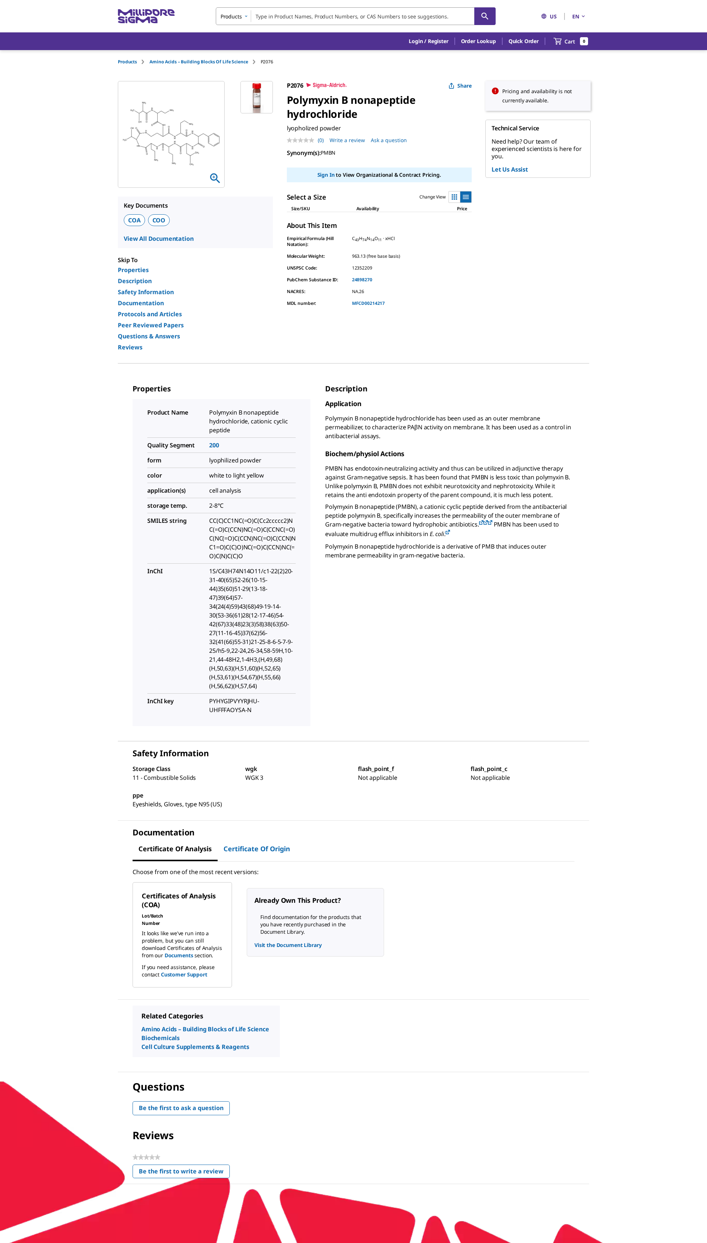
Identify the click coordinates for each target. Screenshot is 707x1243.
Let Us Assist (510, 169)
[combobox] (356, 16)
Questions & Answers (149, 336)
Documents (179, 955)
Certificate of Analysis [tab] (175, 848)
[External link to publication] (481, 523)
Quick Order (524, 41)
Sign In (326, 174)
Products (127, 62)
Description (135, 281)
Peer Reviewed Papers (151, 325)
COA (134, 220)
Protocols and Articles (150, 314)
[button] (428, 41)
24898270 (362, 280)
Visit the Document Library (287, 944)
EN (575, 16)
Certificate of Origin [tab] (257, 848)
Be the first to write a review (184, 1173)
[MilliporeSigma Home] (146, 16)
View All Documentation (158, 238)
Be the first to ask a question (181, 1108)
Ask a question (389, 140)
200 (214, 445)
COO (159, 220)
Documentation (141, 303)
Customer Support (184, 974)
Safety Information (146, 292)
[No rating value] (302, 140)
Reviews (130, 347)
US (553, 16)
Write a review (347, 140)
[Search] (485, 16)
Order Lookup (478, 41)
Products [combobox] (231, 16)
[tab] (134, 61)
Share (464, 85)
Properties (133, 270)
